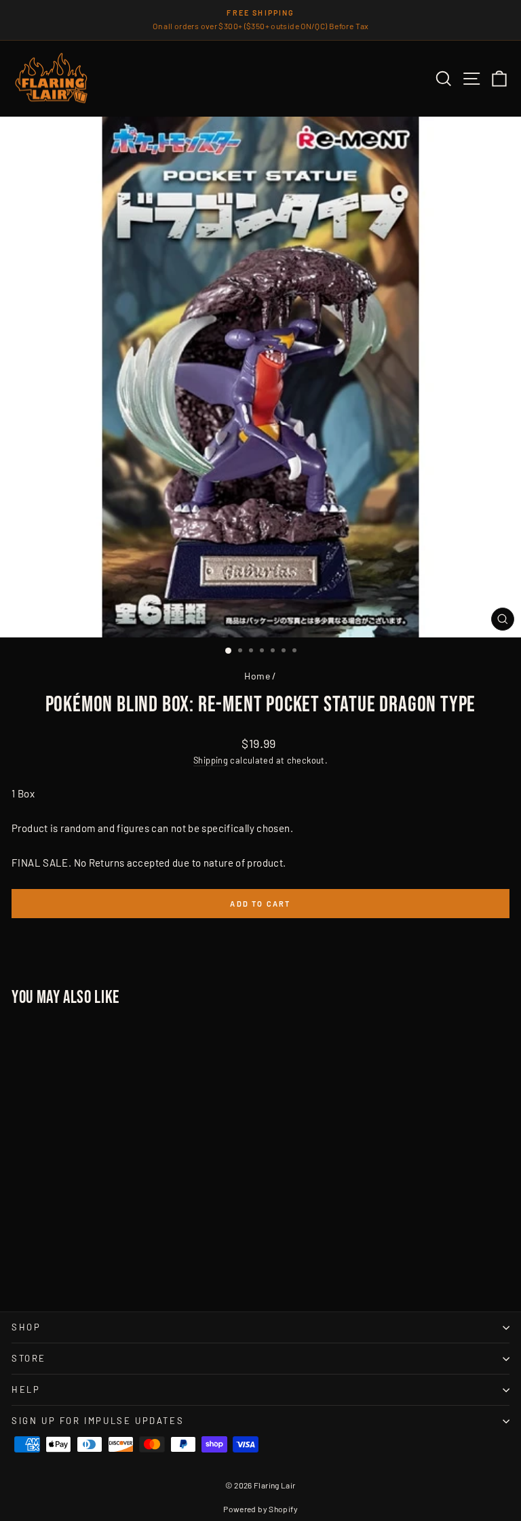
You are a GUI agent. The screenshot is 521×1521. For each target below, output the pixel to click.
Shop (26, 1327)
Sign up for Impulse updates (98, 1420)
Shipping (210, 760)
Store (29, 1358)
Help (26, 1389)
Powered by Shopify (260, 1509)
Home (257, 676)
